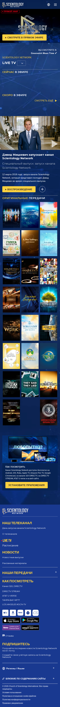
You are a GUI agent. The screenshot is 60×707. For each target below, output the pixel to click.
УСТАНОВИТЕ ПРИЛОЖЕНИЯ (26, 485)
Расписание (10, 545)
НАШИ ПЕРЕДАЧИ (17, 573)
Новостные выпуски (13, 557)
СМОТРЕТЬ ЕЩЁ (44, 100)
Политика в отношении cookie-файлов (19, 696)
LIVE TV (7, 540)
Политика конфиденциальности (16, 700)
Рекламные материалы (14, 563)
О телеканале (9, 534)
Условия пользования (11, 692)
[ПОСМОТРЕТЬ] (11, 215)
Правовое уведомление (12, 703)
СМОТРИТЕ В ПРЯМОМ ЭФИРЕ (25, 37)
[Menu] (55, 5)
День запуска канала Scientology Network (24, 528)
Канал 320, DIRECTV (12, 586)
